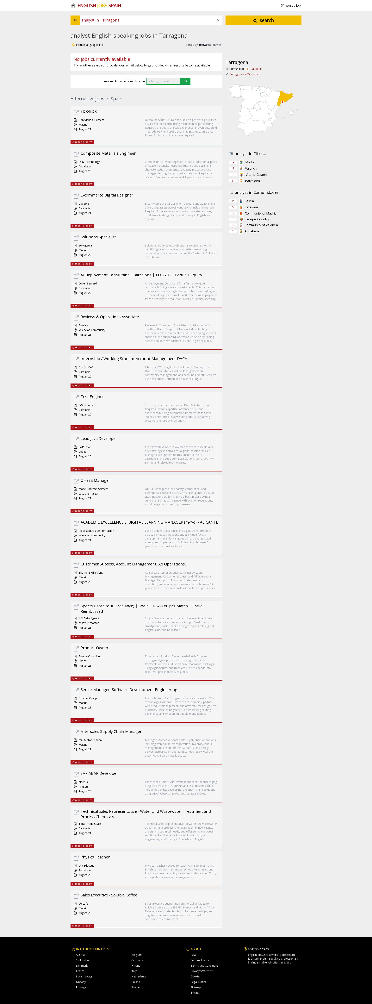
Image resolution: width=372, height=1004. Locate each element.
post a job (293, 5)
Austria (80, 955)
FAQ (193, 955)
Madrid (250, 162)
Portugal (81, 987)
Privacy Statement (202, 971)
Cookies (196, 976)
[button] (87, 45)
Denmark (82, 965)
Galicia (249, 201)
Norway (81, 982)
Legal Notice (199, 982)
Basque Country (257, 219)
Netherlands (139, 976)
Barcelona (252, 181)
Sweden (136, 987)
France (80, 971)
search (266, 20)
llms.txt (195, 993)
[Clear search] (218, 20)
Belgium (136, 955)
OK (185, 81)
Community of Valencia (261, 225)
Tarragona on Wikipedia (244, 74)
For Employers (200, 960)
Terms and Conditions (204, 965)
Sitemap (196, 987)
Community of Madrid (260, 213)
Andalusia (252, 231)
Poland (135, 982)
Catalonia (256, 69)
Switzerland (83, 960)
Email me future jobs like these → (124, 81)
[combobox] (151, 20)
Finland (135, 965)
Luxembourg (84, 976)
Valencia (251, 168)
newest (217, 45)
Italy (134, 971)
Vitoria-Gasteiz (256, 174)
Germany (137, 960)
